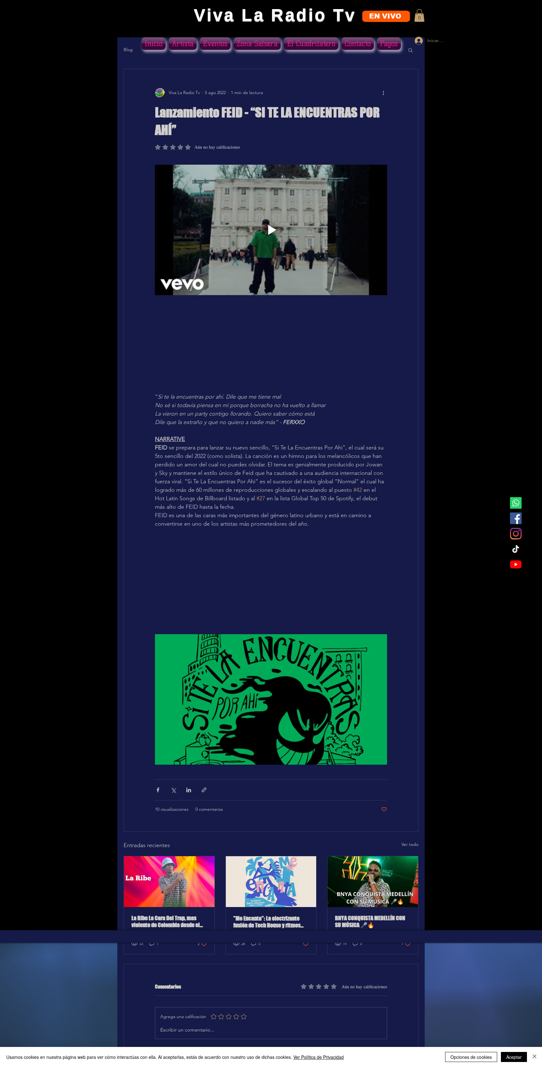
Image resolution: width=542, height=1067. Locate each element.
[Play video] (271, 230)
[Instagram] (516, 533)
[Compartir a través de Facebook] (158, 790)
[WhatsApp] (516, 503)
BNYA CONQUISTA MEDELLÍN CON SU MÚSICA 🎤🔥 (370, 921)
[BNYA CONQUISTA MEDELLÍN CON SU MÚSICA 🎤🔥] (372, 881)
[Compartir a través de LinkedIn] (189, 790)
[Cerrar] (534, 1057)
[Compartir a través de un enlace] (204, 790)
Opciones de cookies (471, 1057)
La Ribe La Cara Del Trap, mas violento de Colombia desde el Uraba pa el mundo (165, 921)
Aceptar (514, 1057)
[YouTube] (516, 564)
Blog (128, 49)
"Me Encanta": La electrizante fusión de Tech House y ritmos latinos (266, 922)
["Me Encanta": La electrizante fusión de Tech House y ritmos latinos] (271, 881)
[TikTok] (516, 549)
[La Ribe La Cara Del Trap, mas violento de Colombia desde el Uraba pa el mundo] (169, 881)
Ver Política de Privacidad (318, 1057)
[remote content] (271, 348)
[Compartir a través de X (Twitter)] (173, 790)
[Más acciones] (383, 93)
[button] (419, 15)
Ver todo (409, 844)
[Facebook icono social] (516, 518)
